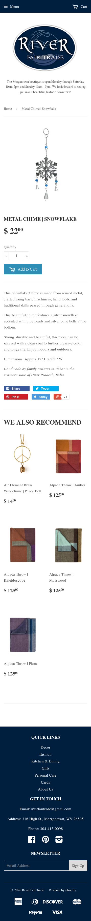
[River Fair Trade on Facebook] (32, 840)
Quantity (10, 247)
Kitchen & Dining (45, 760)
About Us (45, 789)
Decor (45, 747)
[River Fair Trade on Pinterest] (45, 840)
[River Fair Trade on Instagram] (59, 840)
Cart (83, 6)
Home (8, 108)
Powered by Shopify (62, 890)
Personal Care (45, 775)
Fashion (45, 754)
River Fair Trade (33, 890)
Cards (45, 782)
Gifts (45, 768)
